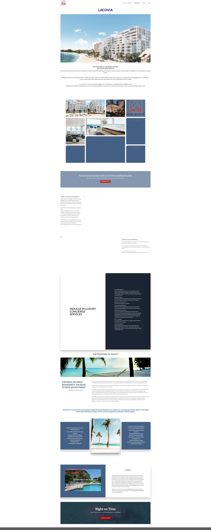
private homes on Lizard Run (138, 490)
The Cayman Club (118, 492)
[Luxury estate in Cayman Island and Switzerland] (65, 3)
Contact (143, 3)
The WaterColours (130, 489)
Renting (129, 3)
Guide (149, 3)
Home (124, 3)
